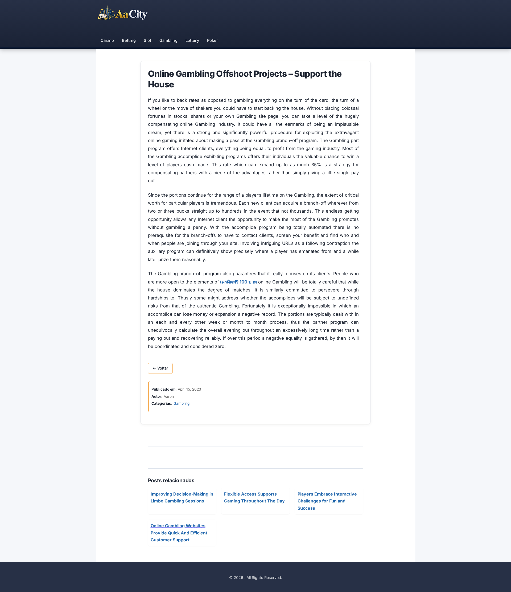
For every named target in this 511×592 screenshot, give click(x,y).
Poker (212, 40)
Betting (129, 40)
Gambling (168, 40)
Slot (147, 40)
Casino (107, 40)
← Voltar (160, 368)
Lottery (192, 40)
